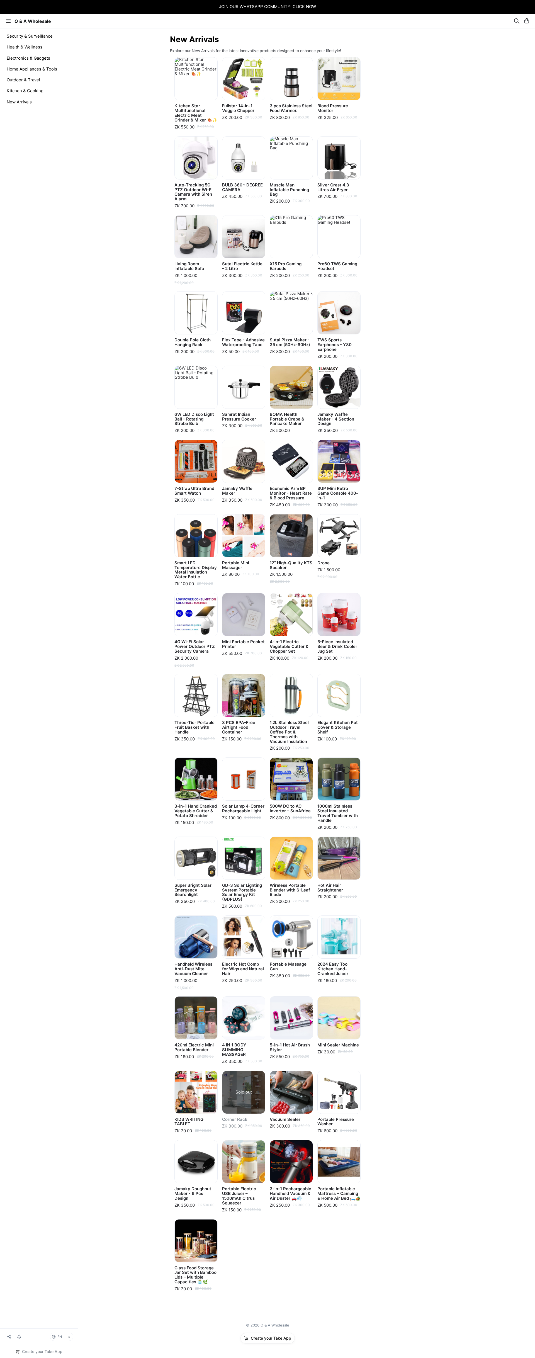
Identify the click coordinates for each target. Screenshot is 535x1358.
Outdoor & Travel (23, 79)
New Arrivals (19, 102)
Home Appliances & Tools (32, 69)
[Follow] (19, 1337)
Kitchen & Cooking (25, 90)
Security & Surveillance (30, 36)
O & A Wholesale (32, 21)
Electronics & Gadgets (28, 58)
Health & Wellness (24, 47)
